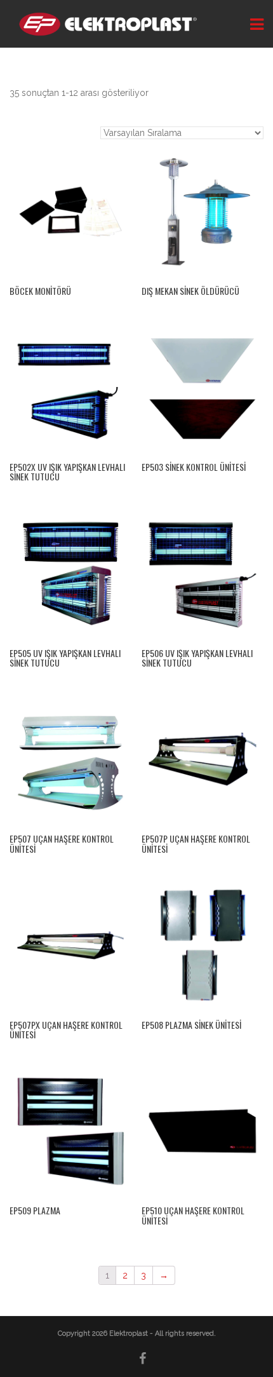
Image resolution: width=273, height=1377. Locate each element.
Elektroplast (129, 1333)
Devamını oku (70, 206)
